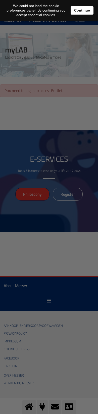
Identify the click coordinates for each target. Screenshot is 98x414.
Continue (82, 10)
